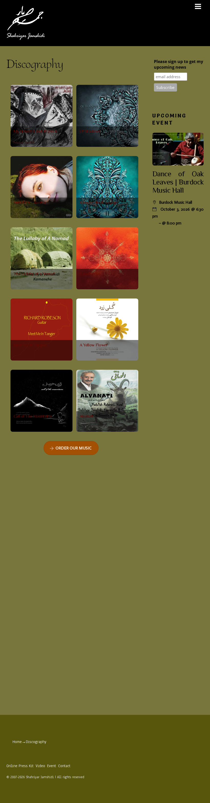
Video (40, 765)
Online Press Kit (20, 765)
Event (51, 765)
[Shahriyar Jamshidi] (25, 39)
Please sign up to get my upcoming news (178, 64)
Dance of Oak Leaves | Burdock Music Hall (178, 183)
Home (17, 741)
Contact (64, 765)
